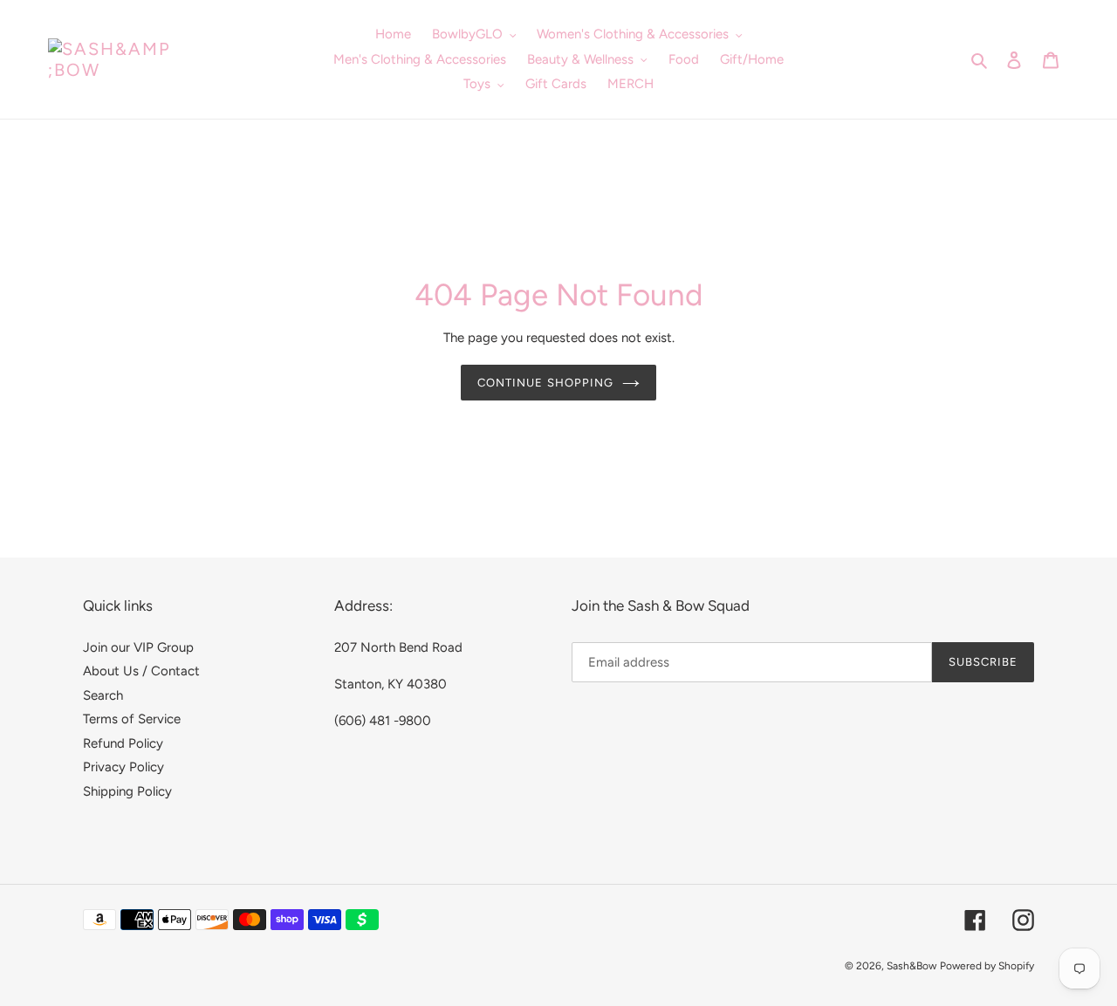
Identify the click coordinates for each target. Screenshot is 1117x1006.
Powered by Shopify (987, 966)
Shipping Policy (127, 791)
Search (103, 695)
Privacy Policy (123, 767)
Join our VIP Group (138, 647)
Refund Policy (123, 743)
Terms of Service (132, 719)
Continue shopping (545, 382)
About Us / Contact (141, 671)
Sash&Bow (911, 966)
